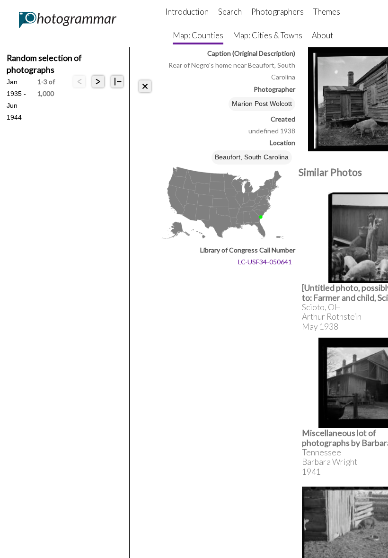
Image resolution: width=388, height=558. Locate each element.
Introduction (187, 12)
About (322, 35)
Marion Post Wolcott (262, 103)
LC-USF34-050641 (265, 262)
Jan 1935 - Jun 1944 (16, 82)
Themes (326, 12)
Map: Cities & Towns (267, 35)
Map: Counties (198, 35)
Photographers (277, 12)
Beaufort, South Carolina (252, 157)
